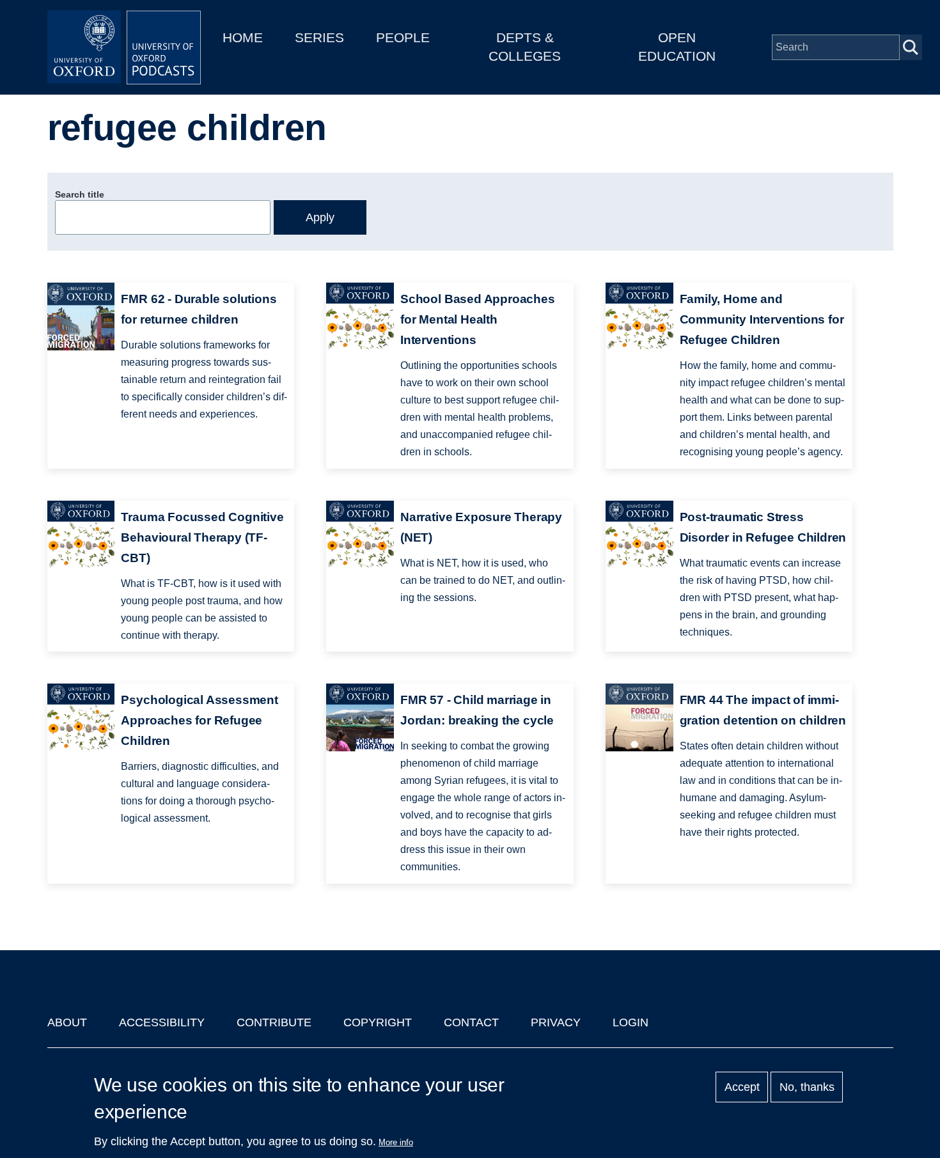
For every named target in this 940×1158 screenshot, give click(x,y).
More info (396, 1142)
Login (630, 1022)
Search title (79, 194)
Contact (471, 1022)
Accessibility (162, 1022)
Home (243, 37)
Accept (742, 1087)
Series (319, 37)
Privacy (556, 1022)
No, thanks (806, 1087)
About (67, 1022)
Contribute (274, 1022)
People (403, 37)
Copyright (377, 1022)
